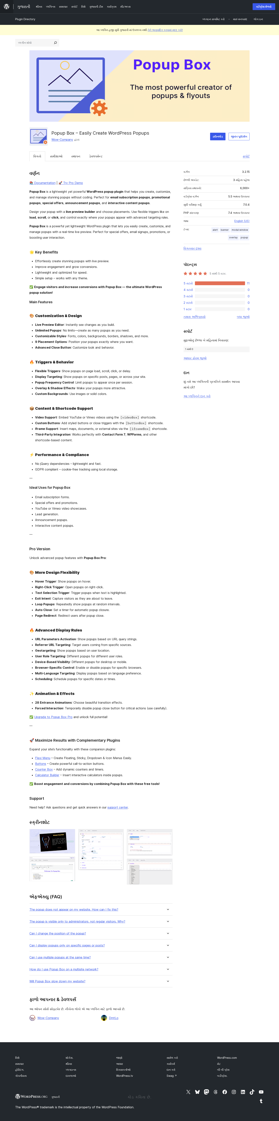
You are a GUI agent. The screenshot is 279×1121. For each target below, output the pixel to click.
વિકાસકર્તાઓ (123, 1069)
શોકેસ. (69, 1057)
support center (117, 807)
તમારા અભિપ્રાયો (195, 317)
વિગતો (37, 156)
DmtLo (113, 1018)
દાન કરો (171, 1069)
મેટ (219, 1063)
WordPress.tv (124, 1075)
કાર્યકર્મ (171, 1063)
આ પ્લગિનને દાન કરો (197, 396)
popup (244, 237)
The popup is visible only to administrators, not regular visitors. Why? (77, 921)
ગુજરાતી (55, 1096)
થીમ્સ (69, 1063)
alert (215, 229)
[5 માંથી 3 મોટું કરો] (119, 834)
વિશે (17, 1057)
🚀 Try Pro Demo (70, 183)
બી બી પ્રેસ (223, 1069)
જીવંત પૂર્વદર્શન (239, 136)
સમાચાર (19, 1063)
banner (225, 229)
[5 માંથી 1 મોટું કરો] (70, 834)
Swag (172, 1075)
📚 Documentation (42, 183)
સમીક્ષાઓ (56, 156)
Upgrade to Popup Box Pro (53, 717)
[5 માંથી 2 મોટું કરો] (70, 862)
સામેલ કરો (172, 1057)
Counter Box (44, 769)
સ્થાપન (75, 156)
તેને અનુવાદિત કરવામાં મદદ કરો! (165, 30)
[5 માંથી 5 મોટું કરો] (167, 864)
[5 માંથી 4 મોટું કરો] (167, 834)
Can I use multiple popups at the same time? (60, 957)
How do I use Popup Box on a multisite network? (63, 969)
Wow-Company (62, 139)
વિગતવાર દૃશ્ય (192, 248)
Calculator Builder (47, 775)
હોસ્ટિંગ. (19, 1069)
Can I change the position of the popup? (57, 933)
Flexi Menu (42, 758)
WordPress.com (227, 1057)
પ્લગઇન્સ (71, 1069)
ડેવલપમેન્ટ (95, 156)
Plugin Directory (25, 19)
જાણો (119, 1057)
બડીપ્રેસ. (222, 1075)
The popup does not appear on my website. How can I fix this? (73, 909)
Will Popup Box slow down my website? (57, 981)
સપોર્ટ (246, 156)
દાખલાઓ (71, 1075)
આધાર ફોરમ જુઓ (195, 358)
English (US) (242, 221)
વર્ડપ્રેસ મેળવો (264, 6)
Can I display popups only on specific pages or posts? (67, 945)
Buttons (40, 764)
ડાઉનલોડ (218, 136)
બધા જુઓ (243, 317)
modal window (240, 229)
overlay (233, 237)
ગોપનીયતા (21, 1075)
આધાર (119, 1063)
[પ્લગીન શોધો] (55, 43)
